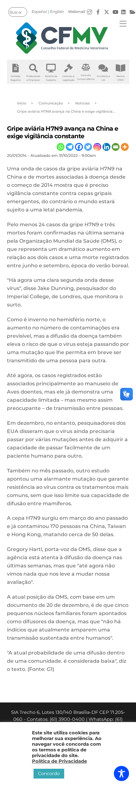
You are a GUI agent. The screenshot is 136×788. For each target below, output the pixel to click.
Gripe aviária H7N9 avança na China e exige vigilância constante (62, 132)
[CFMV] (62, 38)
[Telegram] (70, 147)
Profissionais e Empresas (33, 78)
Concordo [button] (49, 773)
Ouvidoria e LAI (103, 78)
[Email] (116, 147)
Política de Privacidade (59, 761)
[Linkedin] (106, 147)
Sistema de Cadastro (51, 78)
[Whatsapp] (61, 147)
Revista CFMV (120, 78)
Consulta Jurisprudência (86, 77)
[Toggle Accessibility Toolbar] (121, 773)
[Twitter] (88, 147)
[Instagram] (97, 147)
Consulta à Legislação (68, 78)
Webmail (76, 11)
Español (39, 11)
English (57, 11)
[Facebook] (79, 147)
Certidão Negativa (15, 78)
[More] (125, 147)
